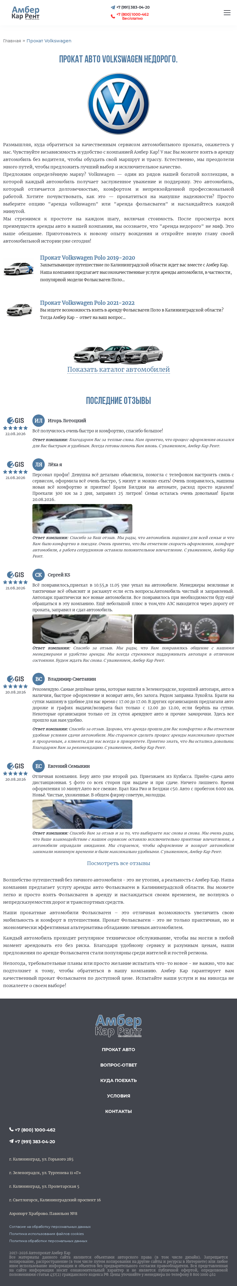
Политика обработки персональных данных (48, 1241)
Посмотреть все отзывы (118, 863)
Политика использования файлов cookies (46, 1234)
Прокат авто (118, 1049)
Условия (118, 1096)
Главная (12, 41)
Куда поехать (118, 1080)
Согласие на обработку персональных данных (50, 1226)
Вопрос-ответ (118, 1065)
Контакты (118, 1111)
